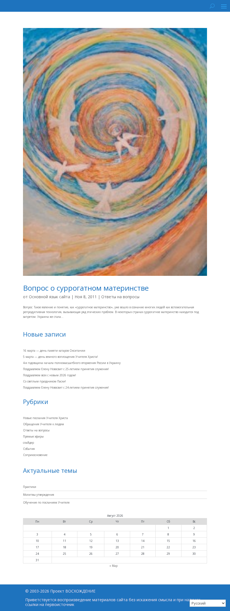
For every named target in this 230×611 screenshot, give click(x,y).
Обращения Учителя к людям (43, 424)
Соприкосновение (35, 455)
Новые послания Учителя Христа (45, 418)
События (29, 449)
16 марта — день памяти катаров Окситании (54, 350)
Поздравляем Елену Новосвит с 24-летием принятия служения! (66, 387)
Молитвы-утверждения (38, 495)
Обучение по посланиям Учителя (46, 502)
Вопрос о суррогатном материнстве (86, 288)
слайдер (28, 443)
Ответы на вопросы (120, 296)
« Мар (113, 566)
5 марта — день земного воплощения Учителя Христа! (60, 357)
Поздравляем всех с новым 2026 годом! (49, 375)
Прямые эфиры (33, 436)
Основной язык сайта (49, 296)
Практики (29, 487)
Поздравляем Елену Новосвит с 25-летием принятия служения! (66, 369)
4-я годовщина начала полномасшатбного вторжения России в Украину (72, 363)
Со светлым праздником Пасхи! (44, 381)
